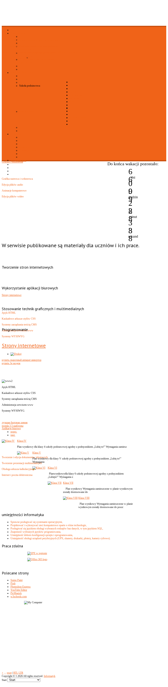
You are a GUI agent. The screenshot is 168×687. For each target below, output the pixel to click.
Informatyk (49, 676)
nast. (12, 435)
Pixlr (13, 583)
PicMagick (16, 593)
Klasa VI (52, 467)
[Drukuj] (15, 353)
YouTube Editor (18, 589)
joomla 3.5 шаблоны (12, 425)
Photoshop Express (20, 586)
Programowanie (10, 28)
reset (9, 672)
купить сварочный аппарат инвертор (21, 360)
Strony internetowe (11, 295)
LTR (21, 672)
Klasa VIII (83, 497)
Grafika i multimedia (12, 161)
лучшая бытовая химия (15, 422)
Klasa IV (21, 440)
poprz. (13, 431)
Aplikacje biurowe (11, 428)
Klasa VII (68, 482)
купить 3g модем (11, 363)
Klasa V (36, 452)
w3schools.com (18, 596)
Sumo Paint (16, 580)
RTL (15, 672)
